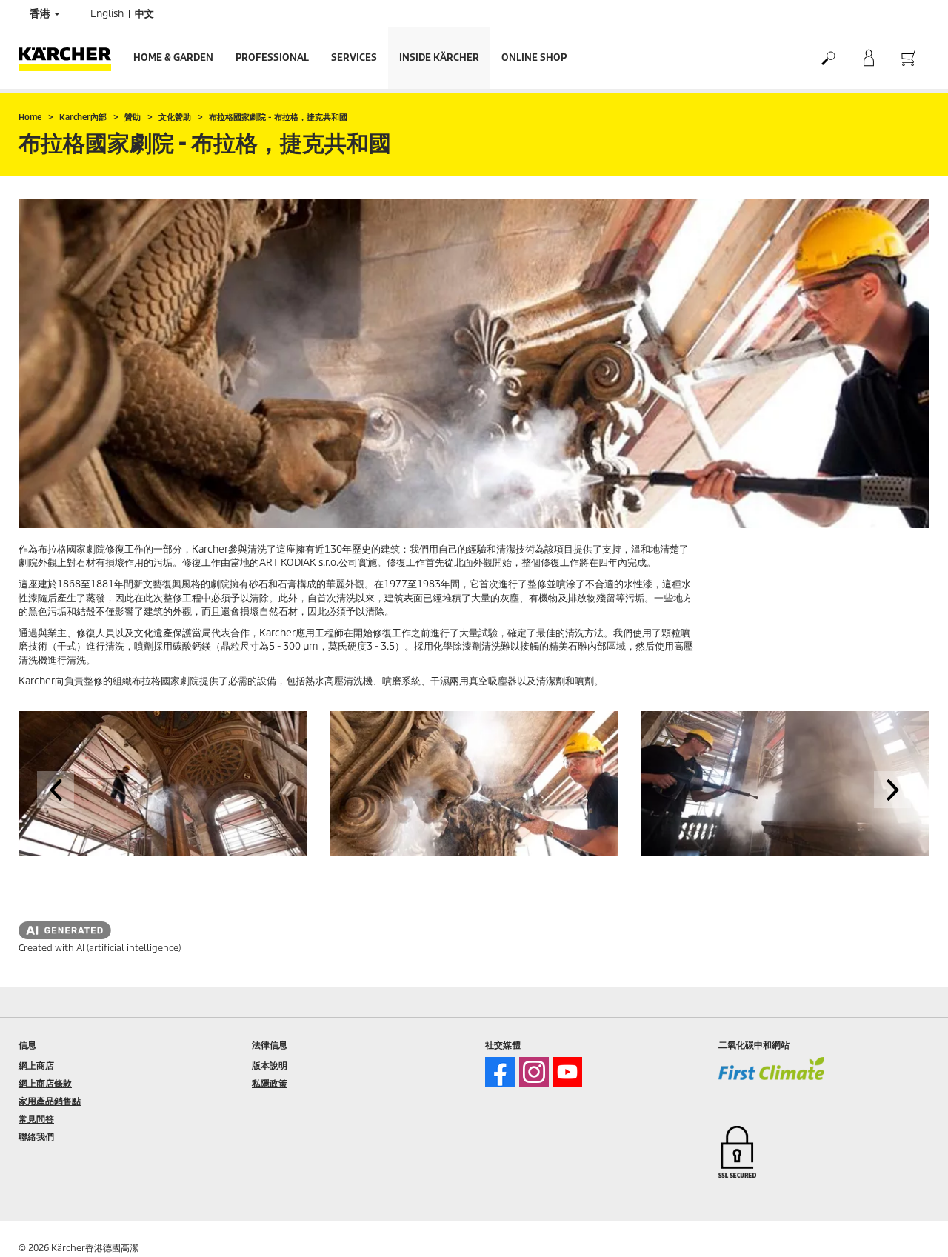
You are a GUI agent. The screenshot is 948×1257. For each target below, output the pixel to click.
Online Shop (534, 57)
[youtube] (567, 1072)
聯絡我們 (36, 1136)
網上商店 (36, 1065)
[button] (55, 789)
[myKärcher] (868, 58)
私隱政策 (269, 1083)
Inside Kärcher (439, 57)
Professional (272, 57)
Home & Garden (173, 57)
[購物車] (909, 58)
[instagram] (534, 1072)
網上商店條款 (45, 1083)
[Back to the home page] (70, 58)
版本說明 (269, 1065)
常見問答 (36, 1118)
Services (354, 57)
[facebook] (500, 1072)
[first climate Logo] (771, 1078)
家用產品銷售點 (50, 1101)
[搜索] (827, 58)
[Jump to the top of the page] (911, 1228)
